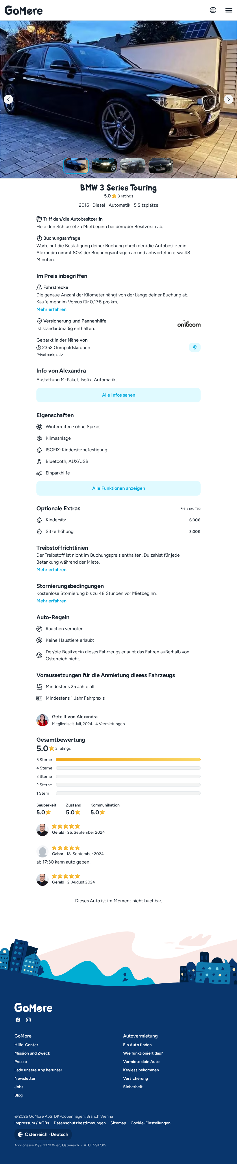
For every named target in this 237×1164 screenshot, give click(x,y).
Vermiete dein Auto (141, 1061)
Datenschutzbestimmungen (80, 1123)
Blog (18, 1095)
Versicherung (135, 1078)
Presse (20, 1061)
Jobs (18, 1086)
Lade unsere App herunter (38, 1070)
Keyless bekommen (141, 1070)
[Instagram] (28, 1019)
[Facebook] (17, 1019)
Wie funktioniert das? (143, 1053)
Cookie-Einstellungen (151, 1123)
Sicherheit (133, 1086)
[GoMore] (23, 10)
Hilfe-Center (26, 1044)
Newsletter (25, 1078)
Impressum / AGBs (31, 1123)
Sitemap (118, 1123)
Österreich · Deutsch (46, 1134)
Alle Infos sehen (118, 395)
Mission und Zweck (32, 1053)
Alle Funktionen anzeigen (118, 488)
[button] (118, 347)
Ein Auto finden (137, 1044)
